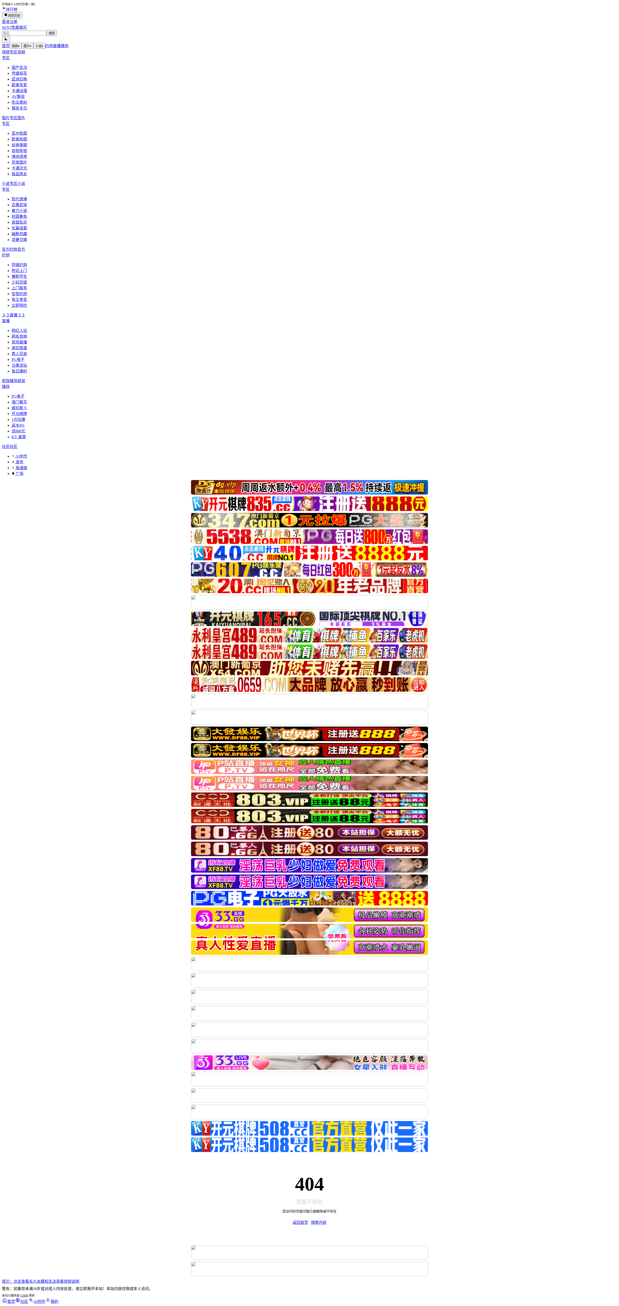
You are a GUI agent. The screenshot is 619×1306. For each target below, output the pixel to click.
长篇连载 (19, 228)
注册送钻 (19, 365)
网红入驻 (19, 330)
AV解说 (18, 97)
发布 (19, 462)
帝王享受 (19, 300)
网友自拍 (19, 336)
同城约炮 (19, 265)
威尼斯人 (19, 408)
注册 (13, 22)
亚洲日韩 (19, 79)
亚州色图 (19, 133)
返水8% (18, 425)
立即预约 (19, 305)
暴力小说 (19, 211)
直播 (57, 46)
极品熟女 (19, 174)
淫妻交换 (19, 240)
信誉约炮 (19, 294)
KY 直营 (19, 437)
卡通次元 (19, 168)
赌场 (64, 46)
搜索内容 (318, 1222)
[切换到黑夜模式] (6, 39)
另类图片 (19, 162)
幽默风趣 (19, 234)
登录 (6, 22)
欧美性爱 (19, 85)
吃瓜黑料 (19, 102)
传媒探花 (19, 73)
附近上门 (19, 271)
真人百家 (19, 354)
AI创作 (21, 456)
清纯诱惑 (19, 156)
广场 (19, 474)
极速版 (21, 468)
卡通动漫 (19, 91)
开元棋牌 (19, 414)
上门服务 (19, 288)
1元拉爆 (18, 419)
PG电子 (18, 360)
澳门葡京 (19, 402)
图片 (27, 46)
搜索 (52, 33)
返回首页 (300, 1222)
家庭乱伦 (19, 222)
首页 (6, 46)
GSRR (24, 1295)
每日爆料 (19, 371)
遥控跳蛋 (19, 348)
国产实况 (19, 68)
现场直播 (19, 342)
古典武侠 (19, 205)
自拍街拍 (19, 151)
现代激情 (19, 199)
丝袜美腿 (19, 145)
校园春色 (19, 216)
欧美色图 (19, 139)
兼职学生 (19, 276)
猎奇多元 (19, 108)
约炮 (49, 46)
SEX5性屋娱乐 (14, 27)
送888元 (18, 431)
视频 (16, 46)
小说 (39, 46)
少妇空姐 (19, 282)
